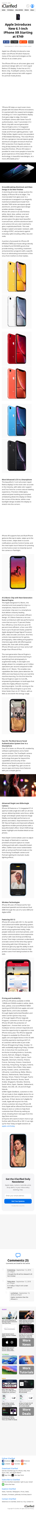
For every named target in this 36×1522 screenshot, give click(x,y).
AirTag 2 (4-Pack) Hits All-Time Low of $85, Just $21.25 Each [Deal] (26, 1404)
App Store (8, 1475)
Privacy (32, 1508)
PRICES (27, 10)
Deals (27, 1492)
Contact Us (29, 1502)
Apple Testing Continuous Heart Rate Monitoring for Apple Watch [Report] (26, 1321)
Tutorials (9, 1492)
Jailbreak (18, 1494)
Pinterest (27, 1461)
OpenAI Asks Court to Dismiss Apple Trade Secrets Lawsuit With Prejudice (8, 1350)
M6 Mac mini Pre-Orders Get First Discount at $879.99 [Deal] (26, 1390)
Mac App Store (19, 1475)
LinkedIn (7, 1464)
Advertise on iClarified (9, 1502)
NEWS (3, 10)
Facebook (8, 1461)
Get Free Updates (18, 1201)
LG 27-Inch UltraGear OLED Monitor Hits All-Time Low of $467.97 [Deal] (9, 1418)
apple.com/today (8, 1126)
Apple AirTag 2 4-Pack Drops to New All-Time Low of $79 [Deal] (8, 1404)
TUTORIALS (10, 10)
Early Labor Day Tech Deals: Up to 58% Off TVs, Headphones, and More (9, 1390)
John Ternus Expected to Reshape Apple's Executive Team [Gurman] (9, 1321)
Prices (22, 1492)
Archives (24, 1494)
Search (29, 1494)
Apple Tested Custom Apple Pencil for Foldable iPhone (9, 1335)
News (3, 1492)
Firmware (11, 1494)
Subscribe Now (9, 1484)
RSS (25, 1464)
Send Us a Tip (21, 1502)
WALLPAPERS (19, 10)
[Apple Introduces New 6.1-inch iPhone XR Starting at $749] (18, 172)
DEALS (32, 10)
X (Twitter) (17, 1461)
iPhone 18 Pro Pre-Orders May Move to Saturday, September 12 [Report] (26, 1335)
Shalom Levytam (27, 46)
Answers (4, 1494)
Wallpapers (16, 1492)
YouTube (17, 1464)
